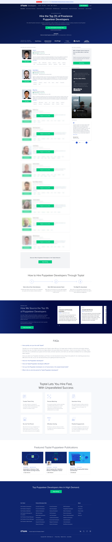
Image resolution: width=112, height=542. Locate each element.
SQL (49, 82)
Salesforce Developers (67, 517)
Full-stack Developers (40, 506)
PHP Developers (66, 506)
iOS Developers (53, 513)
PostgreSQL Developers (68, 508)
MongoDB (35, 84)
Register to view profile (45, 115)
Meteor (57, 82)
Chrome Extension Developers (31, 8)
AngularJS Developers (40, 522)
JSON (60, 64)
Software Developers (40, 511)
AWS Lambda (44, 62)
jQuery (53, 82)
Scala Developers (66, 519)
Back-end (55, 467)
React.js (49, 62)
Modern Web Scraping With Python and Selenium (79, 469)
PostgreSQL (62, 82)
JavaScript (63, 62)
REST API (50, 64)
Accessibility (69, 536)
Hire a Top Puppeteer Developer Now (56, 27)
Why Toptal (80, 506)
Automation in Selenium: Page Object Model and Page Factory (31, 469)
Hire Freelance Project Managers (27, 517)
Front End (57, 104)
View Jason (27, 61)
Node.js (45, 82)
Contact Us (80, 508)
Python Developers (67, 511)
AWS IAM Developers (56, 8)
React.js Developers (67, 513)
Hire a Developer (84, 5)
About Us (55, 5)
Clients (48, 5)
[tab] (80, 142)
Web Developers (39, 513)
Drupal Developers (53, 506)
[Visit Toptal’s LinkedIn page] (80, 531)
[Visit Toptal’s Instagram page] (90, 531)
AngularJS (35, 104)
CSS (34, 64)
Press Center (80, 511)
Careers (79, 513)
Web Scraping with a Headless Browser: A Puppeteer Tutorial (54, 469)
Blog (51, 5)
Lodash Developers (88, 8)
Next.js (46, 102)
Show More (35, 60)
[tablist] (82, 142)
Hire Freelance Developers (26, 506)
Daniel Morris (35, 70)
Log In (90, 5)
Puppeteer (35, 62)
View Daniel (26, 81)
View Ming (27, 101)
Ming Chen (35, 90)
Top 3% (39, 5)
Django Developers (40, 524)
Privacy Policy (57, 536)
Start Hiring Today (27, 327)
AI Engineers (38, 517)
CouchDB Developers (48, 8)
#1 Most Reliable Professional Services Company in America (62, 1)
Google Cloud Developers (73, 8)
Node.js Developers (54, 524)
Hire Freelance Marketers (26, 511)
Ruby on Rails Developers (68, 515)
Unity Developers (66, 522)
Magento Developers (54, 522)
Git (49, 102)
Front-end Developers (40, 508)
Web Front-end (33, 467)
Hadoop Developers (54, 511)
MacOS (64, 64)
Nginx (39, 84)
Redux (59, 62)
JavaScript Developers (54, 517)
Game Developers (53, 508)
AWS (39, 62)
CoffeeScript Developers (40, 8)
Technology (79, 467)
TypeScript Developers (64, 8)
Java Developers (53, 515)
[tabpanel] (81, 131)
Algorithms (55, 64)
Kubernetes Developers (54, 519)
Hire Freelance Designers (26, 508)
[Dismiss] (90, 1)
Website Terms (63, 536)
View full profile (26, 54)
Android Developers (40, 519)
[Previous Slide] (77, 143)
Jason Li (34, 50)
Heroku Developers (81, 8)
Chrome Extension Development (42, 64)
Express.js (54, 62)
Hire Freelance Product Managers (27, 519)
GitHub (53, 104)
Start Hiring (45, 262)
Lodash (53, 102)
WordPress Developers (67, 524)
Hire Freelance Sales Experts (26, 521)
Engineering (25, 467)
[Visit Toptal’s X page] (84, 531)
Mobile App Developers (40, 515)
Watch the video (80, 110)
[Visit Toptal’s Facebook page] (87, 531)
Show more (75, 134)
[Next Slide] (86, 143)
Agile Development (47, 104)
